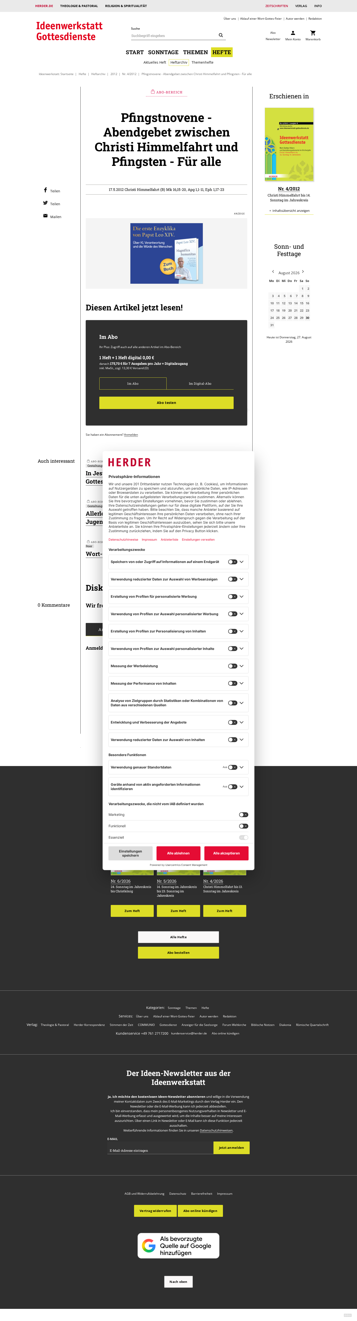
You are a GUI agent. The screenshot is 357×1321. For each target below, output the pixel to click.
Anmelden (131, 434)
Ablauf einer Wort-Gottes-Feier (261, 18)
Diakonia (285, 1025)
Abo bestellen (178, 952)
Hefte (221, 52)
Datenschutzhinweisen (216, 1130)
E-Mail (112, 1139)
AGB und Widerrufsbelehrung (144, 1194)
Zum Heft (132, 911)
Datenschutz (177, 1194)
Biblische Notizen (262, 1025)
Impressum (224, 1194)
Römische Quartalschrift (312, 1025)
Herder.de (44, 6)
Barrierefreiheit (201, 1194)
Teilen (55, 191)
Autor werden (295, 18)
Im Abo (132, 383)
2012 (113, 74)
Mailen (55, 216)
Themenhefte (202, 62)
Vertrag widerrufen (155, 1211)
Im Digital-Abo (200, 383)
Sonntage (163, 52)
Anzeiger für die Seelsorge (200, 1025)
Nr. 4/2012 (129, 74)
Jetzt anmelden (231, 1147)
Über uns (230, 18)
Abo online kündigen (225, 1033)
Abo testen (166, 402)
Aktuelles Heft (155, 62)
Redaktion (315, 18)
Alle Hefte (178, 937)
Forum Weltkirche (234, 1025)
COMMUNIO (146, 1025)
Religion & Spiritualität (126, 6)
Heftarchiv (178, 62)
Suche (135, 28)
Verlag (301, 6)
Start (135, 52)
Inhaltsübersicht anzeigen (291, 210)
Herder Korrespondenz (89, 1025)
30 (307, 317)
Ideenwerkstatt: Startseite (56, 74)
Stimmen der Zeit (121, 1025)
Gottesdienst (168, 1025)
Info (318, 6)
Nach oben (178, 1281)
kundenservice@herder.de (189, 1033)
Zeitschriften (276, 6)
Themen (195, 52)
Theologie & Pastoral (79, 6)
